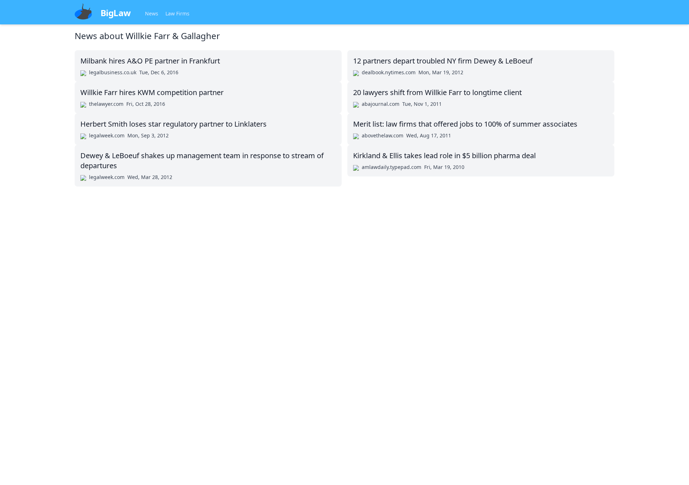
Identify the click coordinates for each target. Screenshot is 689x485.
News (151, 13)
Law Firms (177, 13)
